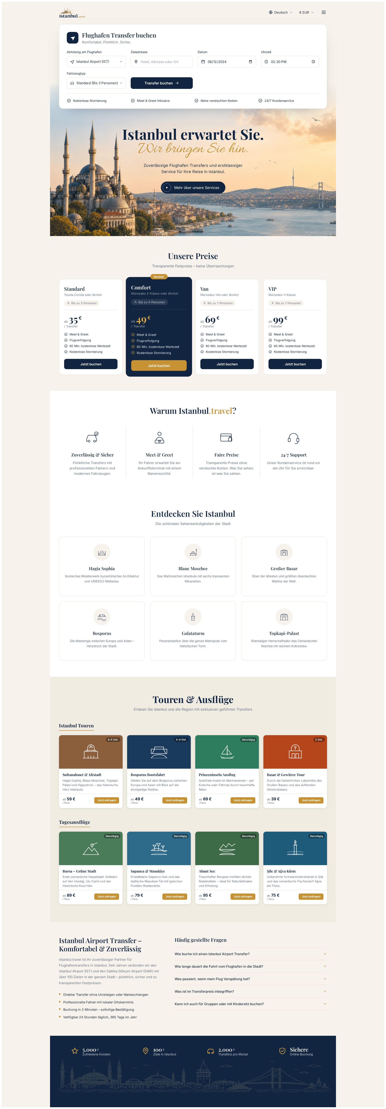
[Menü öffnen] (323, 12)
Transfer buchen (159, 83)
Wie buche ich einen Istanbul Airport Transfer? (212, 954)
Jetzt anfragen (107, 800)
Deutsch (281, 12)
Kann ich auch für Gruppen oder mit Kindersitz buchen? (219, 1004)
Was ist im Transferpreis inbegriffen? (204, 991)
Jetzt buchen (90, 364)
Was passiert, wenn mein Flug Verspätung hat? (212, 979)
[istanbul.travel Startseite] (72, 12)
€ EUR (304, 12)
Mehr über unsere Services (196, 187)
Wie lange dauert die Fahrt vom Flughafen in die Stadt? (219, 966)
